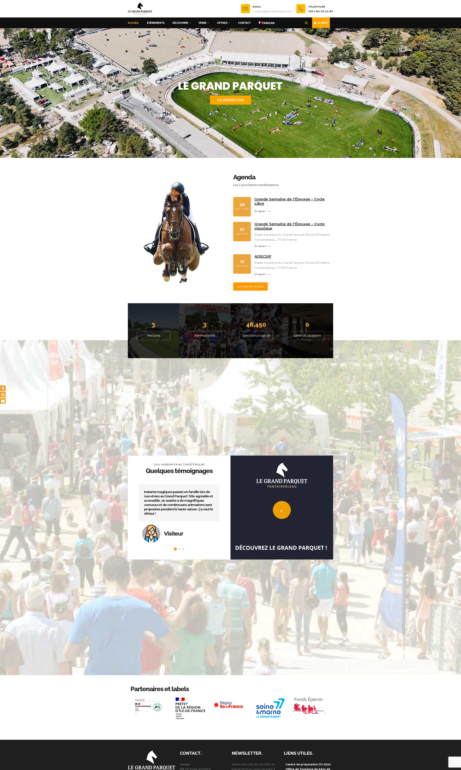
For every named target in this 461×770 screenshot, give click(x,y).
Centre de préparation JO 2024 (308, 764)
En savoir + (261, 211)
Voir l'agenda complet (250, 286)
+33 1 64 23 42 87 (320, 11)
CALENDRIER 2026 (230, 100)
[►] (282, 527)
